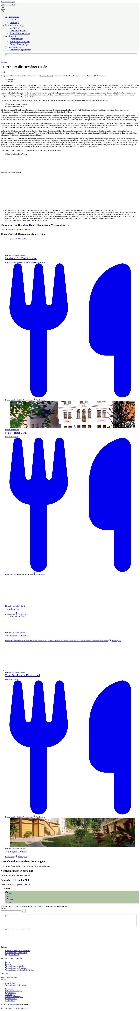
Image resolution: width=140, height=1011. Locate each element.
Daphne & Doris (13, 1004)
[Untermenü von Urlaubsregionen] (22, 25)
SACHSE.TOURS (7, 906)
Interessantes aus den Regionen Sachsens (30, 906)
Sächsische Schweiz (18, 255)
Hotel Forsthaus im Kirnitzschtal (22, 675)
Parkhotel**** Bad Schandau (21, 258)
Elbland (8, 255)
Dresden (4, 62)
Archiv (3, 979)
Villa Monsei (12, 609)
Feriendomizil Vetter (16, 635)
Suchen (3, 908)
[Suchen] (23, 911)
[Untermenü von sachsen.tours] (20, 17)
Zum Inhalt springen (8, 2)
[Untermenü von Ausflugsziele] (20, 36)
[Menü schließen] (3, 11)
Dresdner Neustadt (46, 76)
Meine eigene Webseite (9, 977)
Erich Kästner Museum (35, 87)
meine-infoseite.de (22, 1008)
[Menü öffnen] (3, 8)
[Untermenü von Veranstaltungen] (22, 47)
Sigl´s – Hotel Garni (16, 432)
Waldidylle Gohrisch (16, 851)
